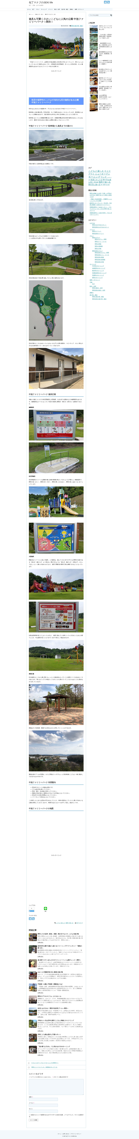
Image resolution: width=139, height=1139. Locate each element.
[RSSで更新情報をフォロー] (108, 2)
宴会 (104, 180)
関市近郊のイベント (98, 233)
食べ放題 (103, 184)
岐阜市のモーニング (98, 270)
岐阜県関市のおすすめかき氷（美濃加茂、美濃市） (105, 53)
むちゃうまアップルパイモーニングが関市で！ (45, 1063)
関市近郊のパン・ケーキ (102, 255)
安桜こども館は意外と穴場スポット (49, 1034)
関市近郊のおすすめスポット (100, 227)
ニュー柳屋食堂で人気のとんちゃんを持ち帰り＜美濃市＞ (105, 62)
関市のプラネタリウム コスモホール (49, 996)
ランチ (104, 177)
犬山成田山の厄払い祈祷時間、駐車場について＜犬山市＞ (105, 88)
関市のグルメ (96, 237)
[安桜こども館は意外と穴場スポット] (33, 1038)
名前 (31, 1097)
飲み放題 (108, 184)
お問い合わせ (66, 1133)
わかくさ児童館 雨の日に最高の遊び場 (50, 972)
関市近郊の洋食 (99, 262)
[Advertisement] (56, 83)
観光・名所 (57, 9)
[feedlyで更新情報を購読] (105, 2)
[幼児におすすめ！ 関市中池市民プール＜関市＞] (33, 1012)
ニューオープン (102, 174)
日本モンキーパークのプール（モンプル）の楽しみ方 (105, 27)
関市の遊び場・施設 (77, 26)
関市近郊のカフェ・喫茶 (102, 252)
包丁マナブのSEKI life (41, 2)
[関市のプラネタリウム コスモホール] (33, 1000)
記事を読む (40, 942)
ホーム (29, 9)
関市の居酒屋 (99, 246)
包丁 (33, 9)
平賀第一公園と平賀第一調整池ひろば (50, 984)
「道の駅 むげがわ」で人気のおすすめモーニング (54, 1046)
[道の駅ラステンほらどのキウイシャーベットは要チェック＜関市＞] (33, 963)
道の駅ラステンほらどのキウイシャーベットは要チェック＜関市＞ (59, 960)
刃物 (91, 282)
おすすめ (92, 223)
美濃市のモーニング (98, 275)
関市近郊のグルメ (97, 251)
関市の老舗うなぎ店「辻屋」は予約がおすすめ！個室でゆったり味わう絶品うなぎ (101, 195)
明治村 (96, 182)
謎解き (71, 9)
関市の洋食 (98, 248)
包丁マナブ (79, 923)
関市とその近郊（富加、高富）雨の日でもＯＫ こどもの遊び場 (58, 934)
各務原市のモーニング (98, 268)
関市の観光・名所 (97, 288)
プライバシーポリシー (76, 1133)
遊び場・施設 (64, 9)
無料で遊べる (69, 923)
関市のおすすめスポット (99, 225)
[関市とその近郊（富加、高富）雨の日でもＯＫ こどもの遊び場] (33, 937)
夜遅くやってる (96, 180)
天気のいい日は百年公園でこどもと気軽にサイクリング (56, 1020)
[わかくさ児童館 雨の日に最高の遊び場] (33, 975)
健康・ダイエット (79, 9)
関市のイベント (96, 231)
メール (31, 1103)
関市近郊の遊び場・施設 (99, 299)
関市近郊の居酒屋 (100, 259)
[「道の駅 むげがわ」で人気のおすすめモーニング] (33, 1050)
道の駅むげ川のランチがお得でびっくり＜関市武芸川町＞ (105, 71)
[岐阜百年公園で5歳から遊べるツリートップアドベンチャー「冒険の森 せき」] (33, 949)
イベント (50, 9)
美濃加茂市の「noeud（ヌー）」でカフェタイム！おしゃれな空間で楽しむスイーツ (101, 208)
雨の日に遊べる (94, 184)
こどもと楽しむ (60, 923)
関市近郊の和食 (99, 257)
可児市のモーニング (98, 266)
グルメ (37, 9)
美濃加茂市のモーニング (99, 273)
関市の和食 (98, 244)
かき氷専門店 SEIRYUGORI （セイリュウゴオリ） (105, 97)
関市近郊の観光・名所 (98, 290)
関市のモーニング (97, 277)
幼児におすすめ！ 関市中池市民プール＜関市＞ (53, 1008)
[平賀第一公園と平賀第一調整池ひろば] (33, 987)
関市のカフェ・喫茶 (100, 239)
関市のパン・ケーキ (100, 241)
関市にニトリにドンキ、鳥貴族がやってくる (44, 1067)
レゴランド (109, 177)
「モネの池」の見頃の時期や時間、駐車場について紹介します (105, 36)
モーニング (44, 9)
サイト (31, 1109)
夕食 (89, 179)
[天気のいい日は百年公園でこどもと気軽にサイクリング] (33, 1024)
